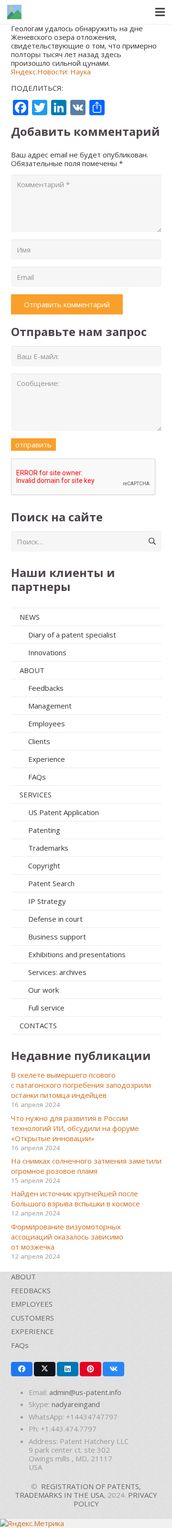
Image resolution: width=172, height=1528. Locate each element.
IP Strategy (47, 901)
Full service (46, 1007)
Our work (43, 990)
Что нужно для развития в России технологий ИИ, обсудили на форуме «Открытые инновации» (75, 1128)
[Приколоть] (90, 1369)
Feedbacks (46, 688)
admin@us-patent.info (85, 1392)
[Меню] (160, 12)
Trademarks (48, 848)
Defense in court (55, 919)
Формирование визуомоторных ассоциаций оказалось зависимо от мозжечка (67, 1236)
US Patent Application (63, 812)
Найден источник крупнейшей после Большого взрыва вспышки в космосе (75, 1198)
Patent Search (51, 883)
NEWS (30, 617)
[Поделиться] (21, 1369)
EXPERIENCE (32, 1331)
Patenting (44, 830)
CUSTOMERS (32, 1318)
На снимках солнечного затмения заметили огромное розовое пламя (86, 1166)
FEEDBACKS (31, 1290)
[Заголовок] (14, 12)
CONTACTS (38, 1025)
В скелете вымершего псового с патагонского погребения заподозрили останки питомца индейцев (81, 1085)
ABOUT (32, 670)
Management (50, 705)
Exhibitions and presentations (77, 954)
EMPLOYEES (32, 1304)
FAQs (37, 777)
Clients (39, 741)
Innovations (47, 652)
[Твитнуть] (44, 1369)
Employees (46, 723)
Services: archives (57, 972)
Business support (57, 936)
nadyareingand (76, 1404)
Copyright (44, 865)
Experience (46, 759)
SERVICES (36, 794)
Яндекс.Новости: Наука (51, 71)
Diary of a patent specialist (72, 634)
